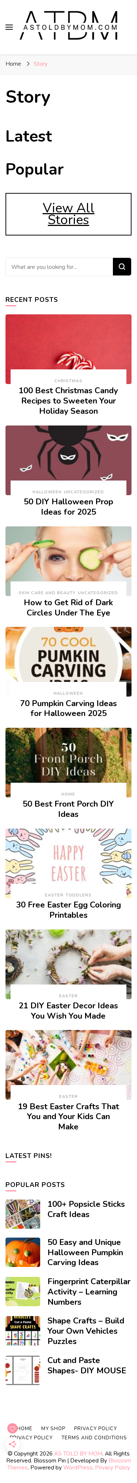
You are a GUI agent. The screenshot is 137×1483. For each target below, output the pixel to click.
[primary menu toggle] (9, 27)
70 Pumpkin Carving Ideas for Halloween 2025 (68, 708)
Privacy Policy (112, 1467)
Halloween (47, 492)
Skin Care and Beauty (47, 593)
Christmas (68, 381)
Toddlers (79, 895)
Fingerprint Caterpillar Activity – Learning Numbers (88, 1292)
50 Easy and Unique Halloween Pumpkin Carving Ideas (85, 1252)
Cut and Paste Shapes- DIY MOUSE (86, 1365)
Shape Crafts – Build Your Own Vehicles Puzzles (85, 1331)
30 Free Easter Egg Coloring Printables (68, 910)
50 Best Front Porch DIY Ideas (68, 809)
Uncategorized (84, 492)
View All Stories (69, 214)
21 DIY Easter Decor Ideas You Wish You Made (68, 1011)
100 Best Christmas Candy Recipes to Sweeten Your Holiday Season (68, 401)
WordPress (77, 1467)
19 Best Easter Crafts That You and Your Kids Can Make (68, 1117)
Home (68, 794)
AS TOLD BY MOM (78, 1453)
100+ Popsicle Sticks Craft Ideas (86, 1209)
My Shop (53, 1428)
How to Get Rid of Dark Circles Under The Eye (68, 607)
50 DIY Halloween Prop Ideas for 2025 (68, 507)
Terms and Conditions (94, 1438)
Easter (54, 895)
